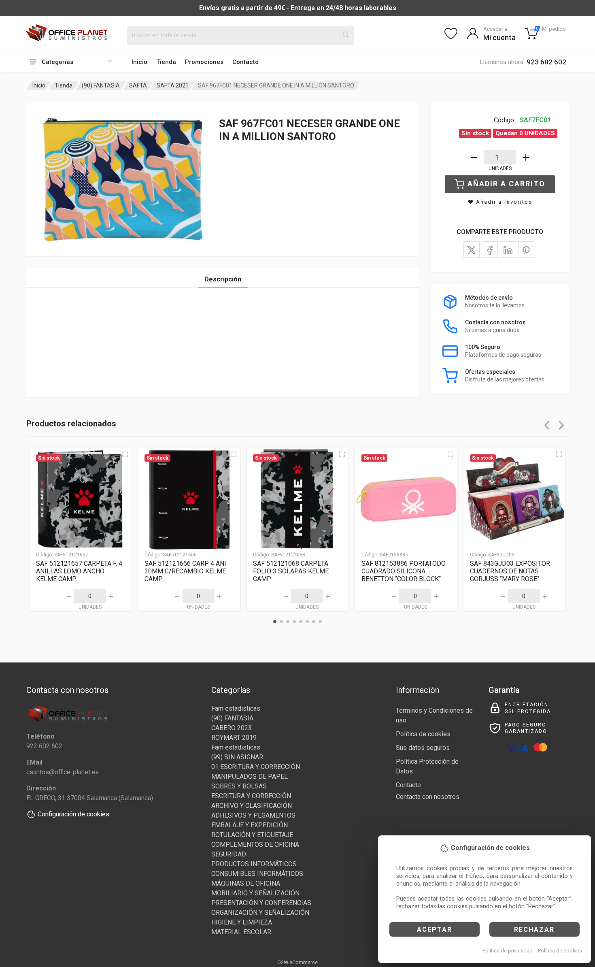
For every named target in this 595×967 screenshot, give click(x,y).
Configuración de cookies (73, 814)
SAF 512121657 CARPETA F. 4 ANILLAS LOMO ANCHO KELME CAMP (79, 571)
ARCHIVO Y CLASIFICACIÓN (251, 805)
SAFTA (138, 85)
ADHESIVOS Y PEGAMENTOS (253, 815)
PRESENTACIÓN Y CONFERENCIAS (261, 903)
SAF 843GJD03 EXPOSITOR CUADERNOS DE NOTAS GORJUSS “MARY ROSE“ (510, 571)
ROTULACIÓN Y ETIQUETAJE (252, 835)
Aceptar (434, 929)
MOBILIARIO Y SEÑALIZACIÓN (255, 893)
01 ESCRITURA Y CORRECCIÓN (255, 767)
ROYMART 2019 (234, 737)
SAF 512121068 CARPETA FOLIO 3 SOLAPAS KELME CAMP (291, 571)
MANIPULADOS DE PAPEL (249, 776)
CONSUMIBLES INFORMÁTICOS (257, 874)
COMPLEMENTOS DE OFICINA (255, 844)
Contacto (245, 62)
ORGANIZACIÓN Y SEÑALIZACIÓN (260, 912)
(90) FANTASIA (101, 85)
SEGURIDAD (228, 854)
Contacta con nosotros (427, 797)
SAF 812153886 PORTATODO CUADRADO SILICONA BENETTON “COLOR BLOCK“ (403, 571)
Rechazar (534, 929)
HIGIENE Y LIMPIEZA (241, 922)
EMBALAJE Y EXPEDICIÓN (249, 825)
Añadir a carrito (506, 183)
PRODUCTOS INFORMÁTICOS (254, 864)
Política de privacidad (507, 951)
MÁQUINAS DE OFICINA (245, 883)
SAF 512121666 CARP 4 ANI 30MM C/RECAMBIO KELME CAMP (185, 571)
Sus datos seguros (423, 748)
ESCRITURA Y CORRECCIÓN (251, 796)
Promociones (204, 62)
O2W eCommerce (297, 962)
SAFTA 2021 (173, 85)
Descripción (222, 279)
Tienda (166, 62)
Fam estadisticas (235, 708)
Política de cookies (560, 951)
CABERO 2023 (231, 728)
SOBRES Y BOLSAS (239, 786)
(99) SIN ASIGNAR (237, 757)
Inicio (139, 62)
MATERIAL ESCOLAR (241, 932)
